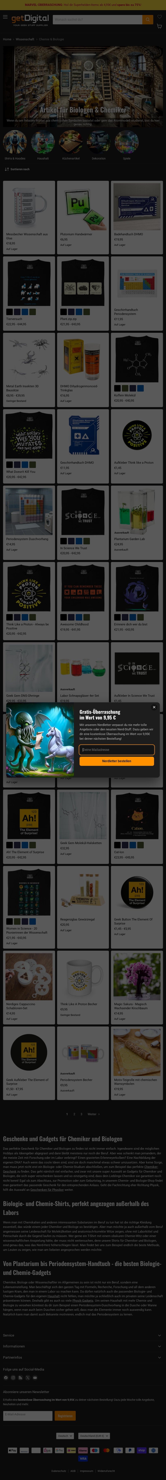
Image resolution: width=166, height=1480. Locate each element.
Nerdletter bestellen (116, 761)
